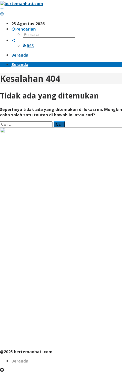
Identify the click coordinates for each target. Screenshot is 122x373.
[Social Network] (13, 40)
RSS (30, 45)
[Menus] (2, 9)
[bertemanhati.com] (21, 3)
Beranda (19, 361)
